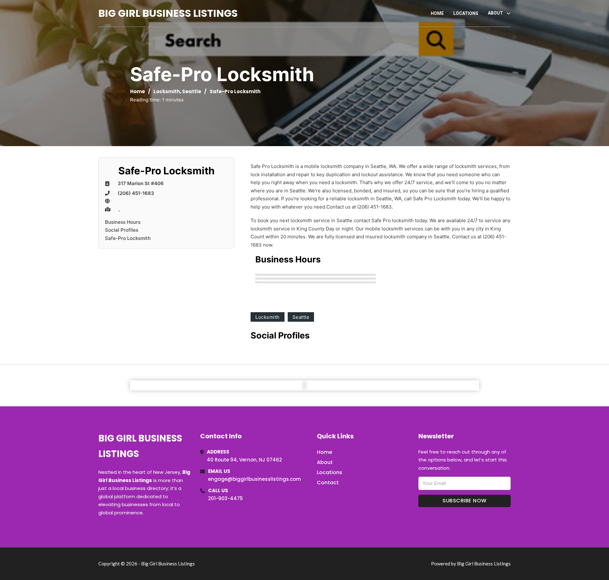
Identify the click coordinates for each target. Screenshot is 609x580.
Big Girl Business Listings (168, 13)
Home (437, 13)
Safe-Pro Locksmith (128, 238)
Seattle (191, 91)
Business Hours (123, 222)
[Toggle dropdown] (508, 13)
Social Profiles (121, 230)
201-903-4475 (225, 498)
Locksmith (167, 91)
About (325, 462)
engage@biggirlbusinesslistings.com (254, 479)
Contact (328, 482)
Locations (465, 13)
